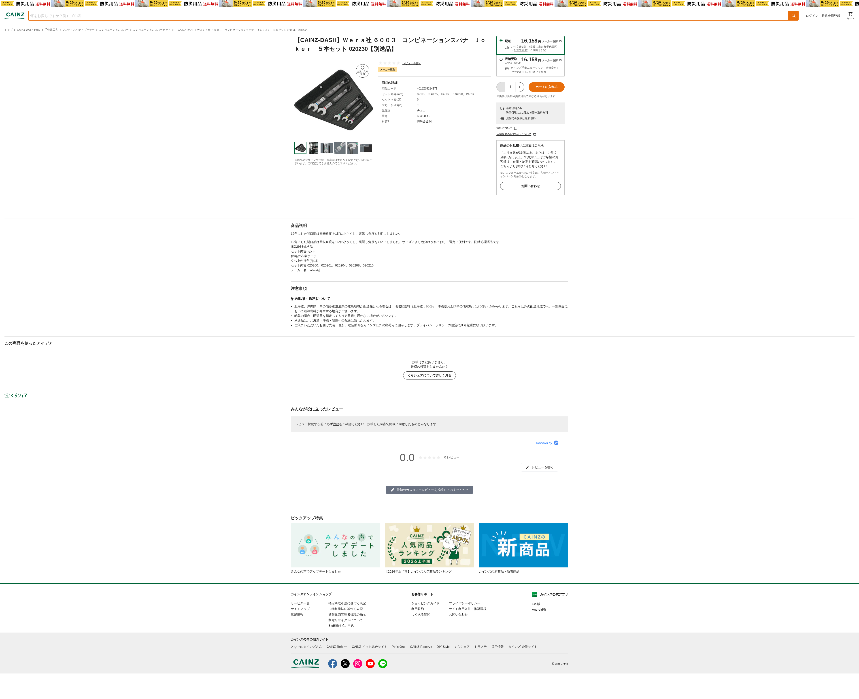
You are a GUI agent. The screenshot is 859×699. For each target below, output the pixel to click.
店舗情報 (297, 614)
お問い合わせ (530, 186)
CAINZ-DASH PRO (28, 29)
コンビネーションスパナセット (152, 29)
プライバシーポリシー (464, 603)
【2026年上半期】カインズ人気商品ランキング (418, 571)
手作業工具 (51, 29)
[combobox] (405, 16)
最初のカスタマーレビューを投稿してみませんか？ (433, 490)
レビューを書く (411, 63)
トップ (8, 29)
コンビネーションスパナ (114, 29)
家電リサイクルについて (345, 620)
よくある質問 (420, 614)
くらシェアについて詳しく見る (429, 375)
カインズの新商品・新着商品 (499, 571)
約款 (336, 424)
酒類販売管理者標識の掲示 (347, 614)
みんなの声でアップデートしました (316, 571)
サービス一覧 (300, 603)
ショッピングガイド (425, 603)
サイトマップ (300, 609)
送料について (504, 128)
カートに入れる (547, 87)
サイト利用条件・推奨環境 (468, 609)
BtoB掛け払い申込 (341, 625)
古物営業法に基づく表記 (345, 609)
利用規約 (417, 609)
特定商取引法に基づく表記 (347, 603)
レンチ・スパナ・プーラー (78, 29)
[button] (794, 16)
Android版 (539, 609)
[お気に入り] (362, 71)
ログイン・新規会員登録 (823, 15)
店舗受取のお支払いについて (513, 134)
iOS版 (536, 604)
